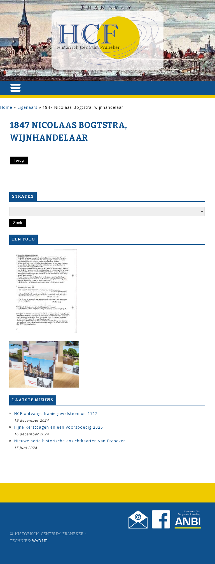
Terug (19, 160)
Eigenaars (27, 107)
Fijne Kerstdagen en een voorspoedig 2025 (58, 427)
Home (6, 107)
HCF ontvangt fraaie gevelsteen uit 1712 (56, 413)
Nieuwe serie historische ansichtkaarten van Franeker (69, 440)
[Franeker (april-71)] (43, 291)
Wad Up (40, 541)
